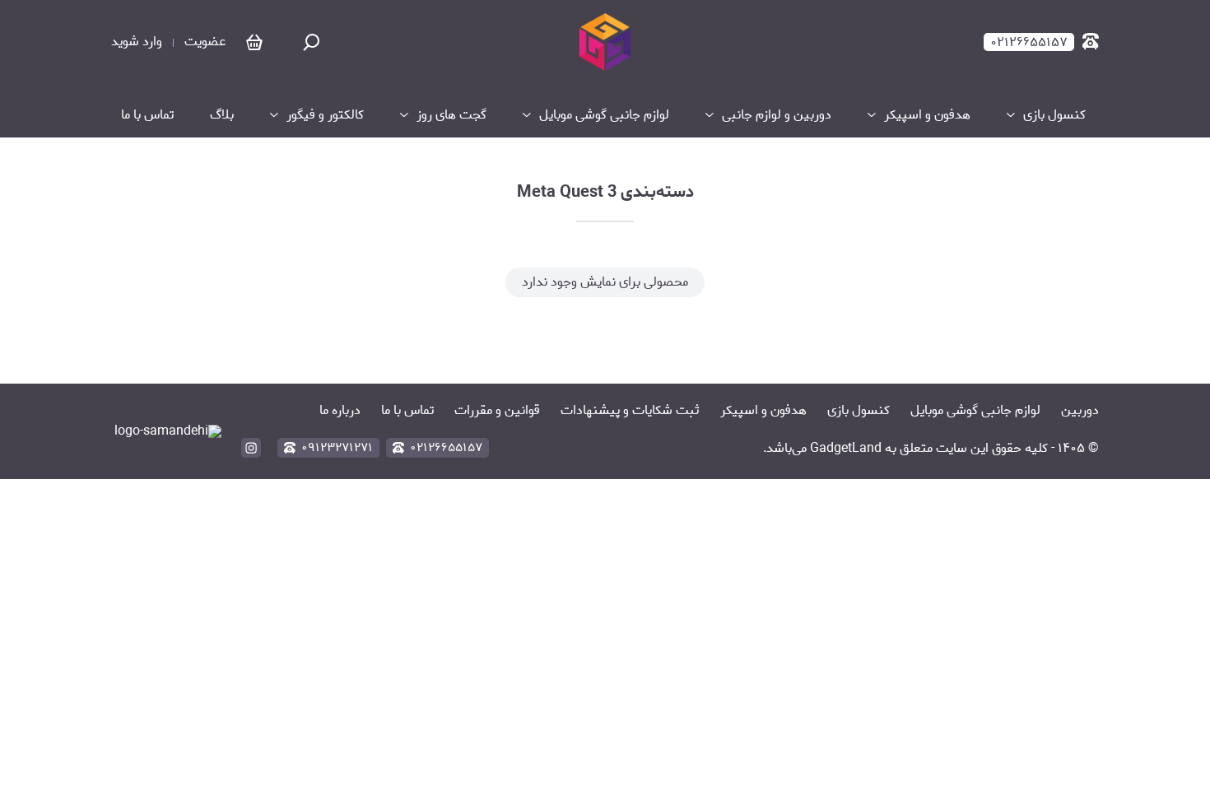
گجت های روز (451, 115)
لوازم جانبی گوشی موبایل (604, 115)
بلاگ (222, 115)
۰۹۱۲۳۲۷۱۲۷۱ (337, 448)
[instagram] (251, 448)
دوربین (1080, 410)
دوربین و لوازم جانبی (776, 115)
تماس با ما (147, 115)
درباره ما (340, 410)
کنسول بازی (1056, 115)
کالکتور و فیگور (325, 115)
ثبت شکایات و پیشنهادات (630, 410)
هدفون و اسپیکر (927, 115)
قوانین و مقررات (497, 410)
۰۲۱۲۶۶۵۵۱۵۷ (446, 448)
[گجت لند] (604, 42)
